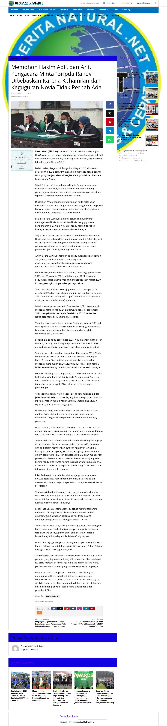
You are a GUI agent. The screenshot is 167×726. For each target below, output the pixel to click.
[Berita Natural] (25, 3)
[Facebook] (54, 608)
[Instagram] (79, 608)
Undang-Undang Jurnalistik (130, 158)
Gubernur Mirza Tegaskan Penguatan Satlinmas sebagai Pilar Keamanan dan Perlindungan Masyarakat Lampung (105, 697)
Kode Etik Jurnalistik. (127, 155)
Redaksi (141, 153)
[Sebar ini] (110, 105)
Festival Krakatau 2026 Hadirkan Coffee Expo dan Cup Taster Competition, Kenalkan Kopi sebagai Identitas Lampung (62, 698)
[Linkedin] (86, 608)
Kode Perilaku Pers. (127, 153)
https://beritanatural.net (31, 649)
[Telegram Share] (110, 130)
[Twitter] (60, 608)
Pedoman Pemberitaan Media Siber (133, 160)
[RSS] (39, 612)
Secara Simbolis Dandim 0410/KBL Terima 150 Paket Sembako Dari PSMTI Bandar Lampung (87, 622)
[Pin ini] (110, 122)
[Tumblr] (73, 608)
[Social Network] (155, 3)
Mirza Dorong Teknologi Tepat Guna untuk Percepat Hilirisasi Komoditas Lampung (41, 695)
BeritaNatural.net (46, 637)
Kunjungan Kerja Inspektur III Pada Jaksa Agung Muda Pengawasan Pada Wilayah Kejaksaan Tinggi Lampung (50, 622)
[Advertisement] (83, 35)
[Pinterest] (67, 608)
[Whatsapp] (110, 139)
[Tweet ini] (110, 113)
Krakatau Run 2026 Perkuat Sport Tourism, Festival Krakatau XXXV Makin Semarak (20, 695)
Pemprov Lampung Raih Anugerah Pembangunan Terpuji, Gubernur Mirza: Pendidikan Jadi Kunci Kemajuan (82, 697)
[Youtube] (92, 608)
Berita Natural (52, 596)
